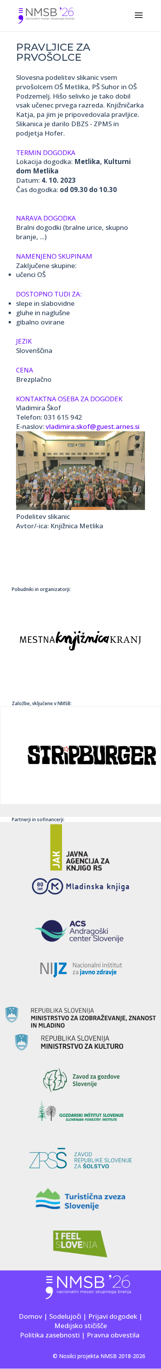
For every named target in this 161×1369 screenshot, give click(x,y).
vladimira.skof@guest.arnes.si (93, 426)
